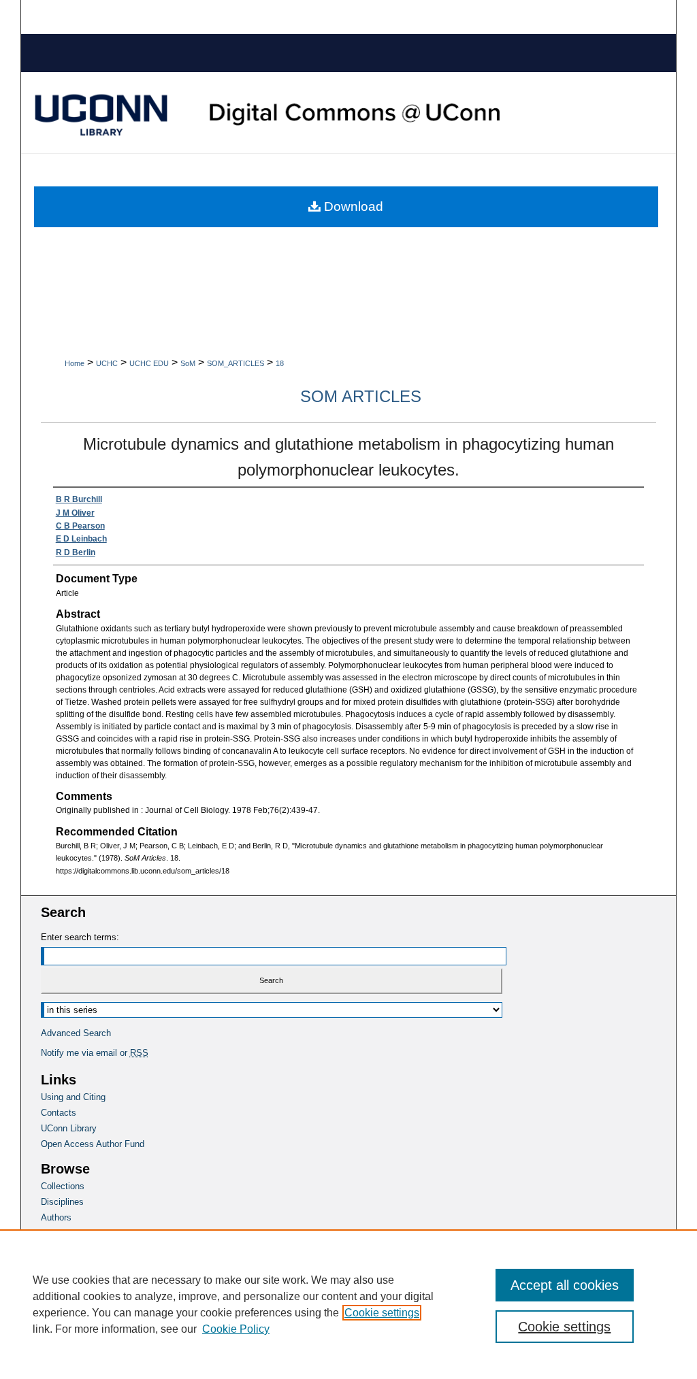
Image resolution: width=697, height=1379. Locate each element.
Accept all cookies (564, 1285)
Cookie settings (381, 1312)
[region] (348, 1304)
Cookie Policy (236, 1329)
